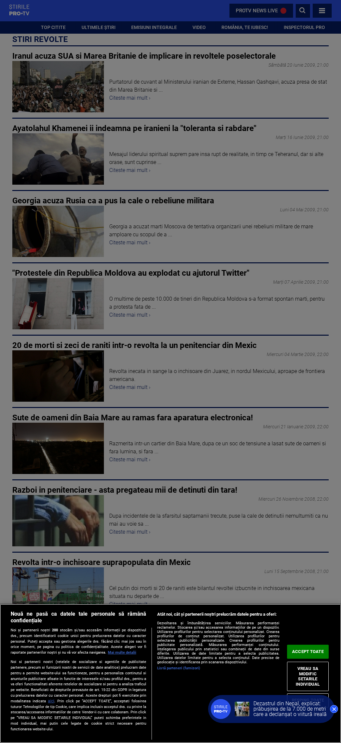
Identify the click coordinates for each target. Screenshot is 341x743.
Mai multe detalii (122, 652)
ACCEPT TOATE (308, 651)
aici (51, 701)
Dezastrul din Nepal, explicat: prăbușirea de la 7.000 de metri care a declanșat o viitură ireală (290, 708)
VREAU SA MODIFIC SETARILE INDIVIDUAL (308, 676)
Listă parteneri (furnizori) (178, 668)
